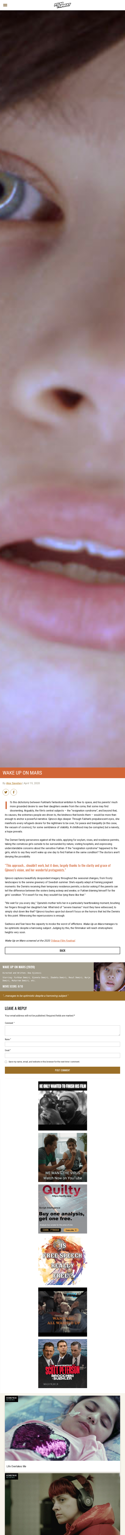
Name (8, 1039)
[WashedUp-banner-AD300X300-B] (62, 1289)
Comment (10, 1022)
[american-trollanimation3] (62, 1237)
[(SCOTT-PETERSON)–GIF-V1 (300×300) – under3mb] (62, 1340)
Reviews (10, 1400)
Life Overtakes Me (16, 1466)
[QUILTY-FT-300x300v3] (62, 1186)
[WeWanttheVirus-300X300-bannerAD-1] (62, 1134)
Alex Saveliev (14, 783)
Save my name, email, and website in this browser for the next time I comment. (44, 1061)
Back (62, 951)
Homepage (11, 1398)
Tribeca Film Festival (63, 941)
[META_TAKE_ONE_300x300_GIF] (62, 1083)
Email (8, 1050)
